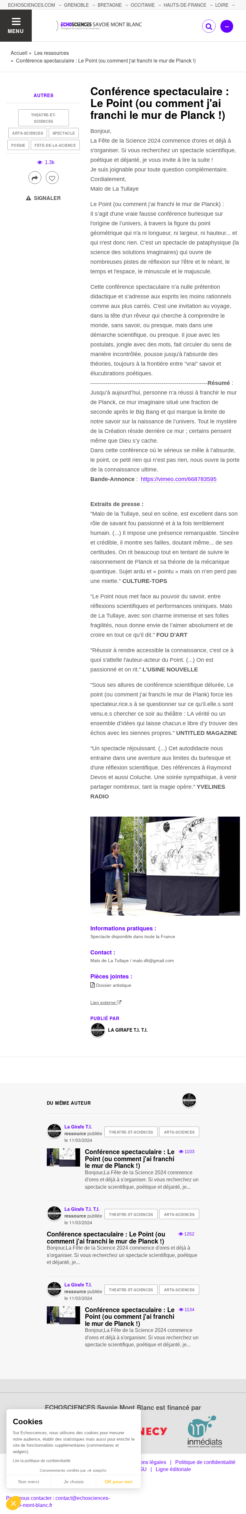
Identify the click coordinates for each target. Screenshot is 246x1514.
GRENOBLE (76, 5)
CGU (141, 1469)
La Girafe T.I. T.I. (128, 1030)
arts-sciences (27, 133)
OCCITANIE (143, 5)
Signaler (47, 198)
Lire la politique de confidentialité (41, 1461)
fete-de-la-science (55, 145)
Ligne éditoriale (173, 1469)
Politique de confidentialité (205, 1462)
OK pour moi (118, 1481)
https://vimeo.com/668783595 (179, 479)
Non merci (28, 1481)
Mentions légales (146, 1462)
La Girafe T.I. (78, 1126)
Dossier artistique (113, 985)
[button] (13, 1503)
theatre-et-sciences (43, 118)
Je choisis (74, 1481)
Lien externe (103, 1002)
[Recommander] (52, 177)
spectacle (64, 133)
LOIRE (221, 5)
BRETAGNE (110, 5)
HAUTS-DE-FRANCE (185, 5)
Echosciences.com (31, 5)
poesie (18, 145)
